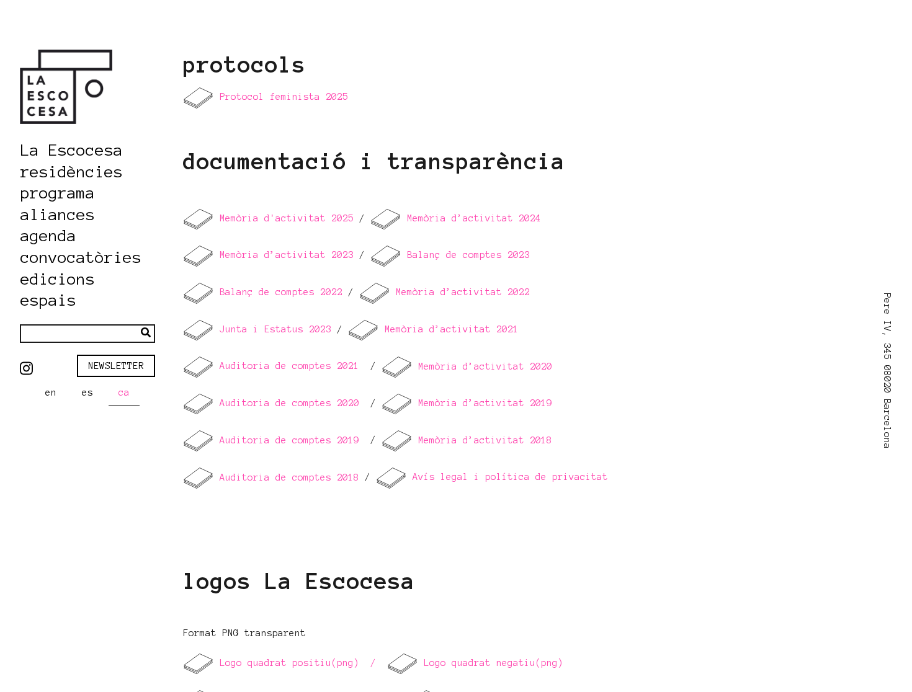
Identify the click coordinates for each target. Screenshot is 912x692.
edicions (57, 280)
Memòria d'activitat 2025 (287, 218)
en (50, 392)
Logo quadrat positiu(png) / (295, 663)
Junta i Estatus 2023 (272, 329)
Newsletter (116, 366)
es (87, 392)
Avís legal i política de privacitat (510, 477)
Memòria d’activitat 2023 (284, 255)
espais (48, 301)
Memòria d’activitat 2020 (482, 366)
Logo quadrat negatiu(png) (493, 663)
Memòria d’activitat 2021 (449, 329)
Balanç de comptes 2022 (281, 292)
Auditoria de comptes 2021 (289, 366)
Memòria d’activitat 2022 (460, 292)
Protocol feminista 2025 (284, 97)
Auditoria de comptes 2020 (289, 403)
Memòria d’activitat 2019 (482, 403)
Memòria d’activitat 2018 (482, 440)
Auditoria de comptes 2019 (286, 440)
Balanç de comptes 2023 (468, 255)
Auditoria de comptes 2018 (286, 477)
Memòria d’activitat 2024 (471, 218)
